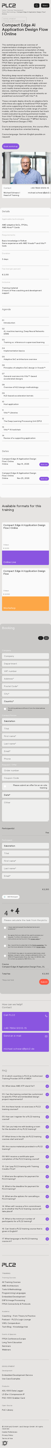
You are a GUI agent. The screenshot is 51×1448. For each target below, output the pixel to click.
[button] (5, 1443)
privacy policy (35, 939)
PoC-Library (7, 1410)
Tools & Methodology (12, 1289)
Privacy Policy (7, 1435)
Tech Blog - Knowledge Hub (15, 1327)
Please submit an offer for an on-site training (30, 786)
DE (41, 638)
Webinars (6, 1349)
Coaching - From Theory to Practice (18, 1316)
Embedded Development (13, 1296)
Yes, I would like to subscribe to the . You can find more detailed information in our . (27, 946)
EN (46, 638)
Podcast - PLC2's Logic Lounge (16, 1319)
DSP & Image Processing (13, 1300)
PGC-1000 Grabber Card (13, 1398)
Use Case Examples (11, 1378)
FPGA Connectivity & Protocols (16, 1304)
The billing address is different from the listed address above (26, 709)
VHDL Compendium (11, 1323)
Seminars (6, 1346)
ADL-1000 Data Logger (12, 1390)
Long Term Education (12, 1342)
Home (4, 10)
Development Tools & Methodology (14, 20)
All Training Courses (11, 1282)
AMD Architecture (10, 1286)
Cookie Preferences (9, 1432)
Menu (45, 5)
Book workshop (11, 146)
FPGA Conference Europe (14, 1339)
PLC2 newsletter (38, 945)
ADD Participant (12, 897)
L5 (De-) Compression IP (13, 1394)
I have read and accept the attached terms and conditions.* (24, 928)
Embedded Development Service (17, 1375)
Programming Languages (14, 1293)
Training (10, 10)
